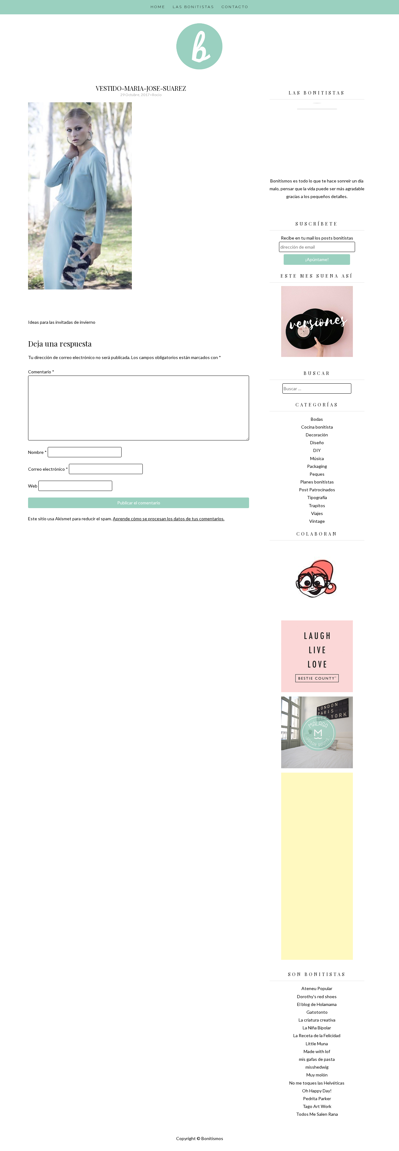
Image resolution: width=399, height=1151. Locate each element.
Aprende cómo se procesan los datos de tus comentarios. (168, 518)
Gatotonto (317, 1012)
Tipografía (317, 497)
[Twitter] (306, 212)
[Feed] (295, 212)
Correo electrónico (48, 469)
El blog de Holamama (317, 1004)
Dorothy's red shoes (317, 996)
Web (32, 485)
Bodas (317, 419)
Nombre (37, 452)
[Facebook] (317, 212)
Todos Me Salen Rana (317, 1114)
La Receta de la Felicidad (316, 1035)
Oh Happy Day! (317, 1090)
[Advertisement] (317, 866)
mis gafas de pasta (317, 1059)
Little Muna (317, 1043)
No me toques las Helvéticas (316, 1082)
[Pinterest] (328, 212)
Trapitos (317, 505)
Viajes (317, 513)
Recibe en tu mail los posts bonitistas (317, 237)
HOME (158, 7)
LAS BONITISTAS (193, 7)
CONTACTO (235, 7)
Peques (317, 474)
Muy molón (317, 1074)
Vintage (317, 521)
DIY (317, 450)
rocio (156, 94)
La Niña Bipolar (317, 1027)
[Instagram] (339, 212)
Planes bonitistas (317, 481)
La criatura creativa (317, 1019)
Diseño (317, 442)
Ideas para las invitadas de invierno (61, 322)
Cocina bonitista (317, 427)
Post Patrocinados (317, 489)
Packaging (317, 466)
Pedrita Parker (317, 1098)
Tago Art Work (317, 1106)
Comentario (41, 371)
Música (317, 458)
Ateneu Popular (316, 988)
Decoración (317, 434)
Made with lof (317, 1051)
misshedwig (317, 1067)
